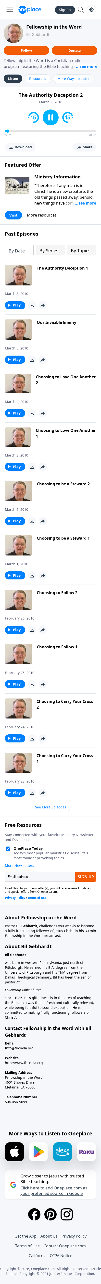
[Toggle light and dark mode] (91, 9)
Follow (26, 50)
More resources (42, 215)
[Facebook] (34, 1214)
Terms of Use (27, 1246)
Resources (37, 78)
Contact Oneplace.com (65, 1246)
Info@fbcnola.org (19, 1048)
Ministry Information (57, 177)
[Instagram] (67, 1214)
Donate (74, 50)
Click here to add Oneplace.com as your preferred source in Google (53, 1190)
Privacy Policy (74, 1236)
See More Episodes (50, 807)
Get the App (25, 1236)
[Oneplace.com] (29, 10)
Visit (13, 215)
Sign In (65, 9)
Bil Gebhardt (38, 34)
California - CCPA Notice (50, 1255)
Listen (13, 78)
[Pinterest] (50, 1214)
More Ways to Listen (73, 78)
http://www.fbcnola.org (24, 1062)
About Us (49, 1236)
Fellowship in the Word (54, 26)
